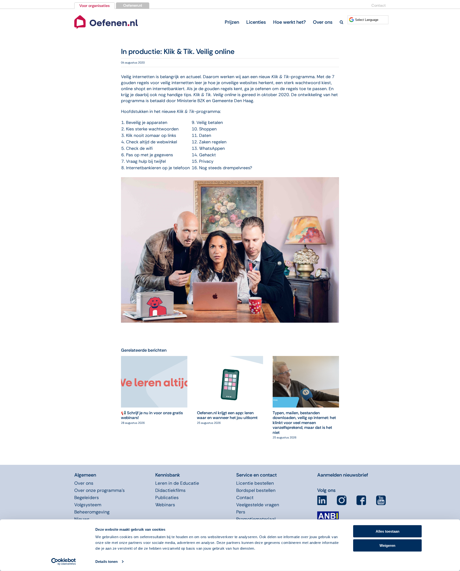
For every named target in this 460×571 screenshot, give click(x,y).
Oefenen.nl (132, 5)
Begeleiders (86, 498)
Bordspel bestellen (256, 490)
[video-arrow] (106, 16)
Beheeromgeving (91, 512)
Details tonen (106, 561)
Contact (378, 5)
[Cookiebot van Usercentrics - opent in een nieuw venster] (64, 561)
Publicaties (167, 498)
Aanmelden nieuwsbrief (342, 475)
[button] (341, 22)
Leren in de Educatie (177, 483)
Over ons (83, 483)
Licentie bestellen (255, 483)
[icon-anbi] (328, 513)
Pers (240, 512)
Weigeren (387, 545)
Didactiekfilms (170, 490)
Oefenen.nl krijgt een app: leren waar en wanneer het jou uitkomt (227, 415)
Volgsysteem (87, 505)
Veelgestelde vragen (257, 505)
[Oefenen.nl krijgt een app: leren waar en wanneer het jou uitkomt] (230, 359)
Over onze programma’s (99, 490)
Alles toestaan (387, 531)
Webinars (165, 505)
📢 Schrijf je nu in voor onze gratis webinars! (152, 415)
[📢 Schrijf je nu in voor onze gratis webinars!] (154, 359)
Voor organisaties (94, 5)
